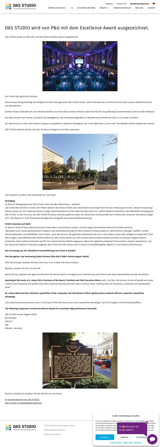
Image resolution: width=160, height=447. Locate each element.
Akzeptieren (105, 437)
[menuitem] (154, 2)
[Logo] (21, 4)
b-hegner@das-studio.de (30, 403)
